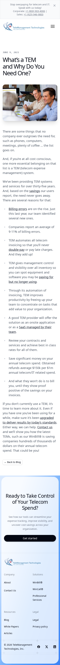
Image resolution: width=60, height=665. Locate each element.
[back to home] (24, 26)
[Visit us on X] (46, 646)
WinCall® (38, 589)
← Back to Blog (12, 462)
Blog (6, 619)
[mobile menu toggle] (52, 26)
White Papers (11, 626)
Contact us (44, 427)
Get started (30, 538)
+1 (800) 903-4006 (35, 11)
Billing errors (18, 209)
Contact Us (10, 590)
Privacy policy (40, 626)
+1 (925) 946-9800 (33, 14)
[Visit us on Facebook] (38, 646)
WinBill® (37, 582)
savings (34, 191)
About (7, 582)
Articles (8, 633)
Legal (36, 619)
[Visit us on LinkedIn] (54, 646)
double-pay (16, 250)
